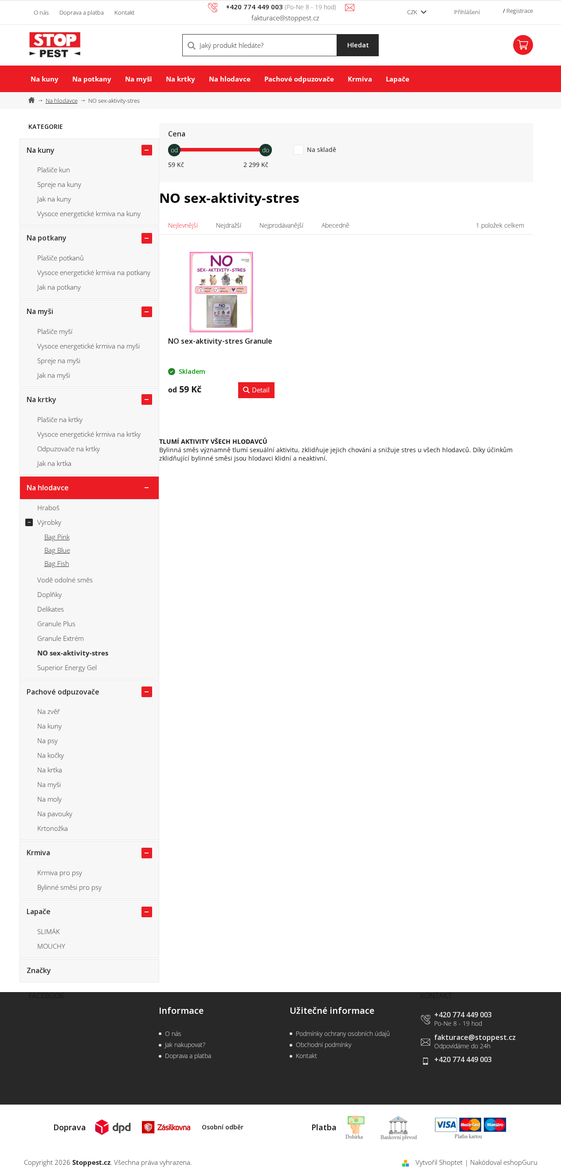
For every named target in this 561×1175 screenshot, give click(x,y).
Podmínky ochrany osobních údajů (343, 1033)
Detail (261, 389)
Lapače (39, 911)
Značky (39, 970)
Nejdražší (228, 225)
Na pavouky (54, 813)
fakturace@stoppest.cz (475, 1037)
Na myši (40, 311)
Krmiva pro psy (59, 872)
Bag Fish (56, 563)
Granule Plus (56, 623)
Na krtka (49, 769)
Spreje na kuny (59, 184)
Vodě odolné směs (65, 579)
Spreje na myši (58, 360)
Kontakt (124, 12)
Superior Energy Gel (67, 667)
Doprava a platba (81, 12)
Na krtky (41, 399)
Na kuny (41, 150)
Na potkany (47, 238)
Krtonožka (52, 828)
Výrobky (49, 522)
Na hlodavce (48, 487)
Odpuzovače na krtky (68, 448)
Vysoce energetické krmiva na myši (88, 345)
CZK (413, 12)
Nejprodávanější (281, 225)
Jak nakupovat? (185, 1044)
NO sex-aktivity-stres (72, 652)
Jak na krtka (54, 463)
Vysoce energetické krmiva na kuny (89, 213)
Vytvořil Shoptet (439, 1162)
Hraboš (48, 507)
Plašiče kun (53, 169)
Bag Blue (57, 550)
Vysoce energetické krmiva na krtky (89, 434)
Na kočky (50, 755)
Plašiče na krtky (59, 419)
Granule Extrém (60, 638)
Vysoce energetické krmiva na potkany (93, 272)
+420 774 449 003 (463, 1015)
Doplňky (49, 594)
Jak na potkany (59, 287)
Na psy (47, 740)
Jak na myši (53, 375)
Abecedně (335, 225)
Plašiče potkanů (60, 257)
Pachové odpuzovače (63, 692)
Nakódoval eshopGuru (503, 1162)
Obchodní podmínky (323, 1044)
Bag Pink (57, 536)
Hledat (358, 44)
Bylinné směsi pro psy (69, 887)
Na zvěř (48, 711)
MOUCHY (51, 946)
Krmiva (38, 852)
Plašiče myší (54, 331)
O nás (41, 12)
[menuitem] (44, 79)
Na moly (49, 799)
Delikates (50, 609)
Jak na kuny (54, 198)
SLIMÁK (48, 931)
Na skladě (321, 149)
